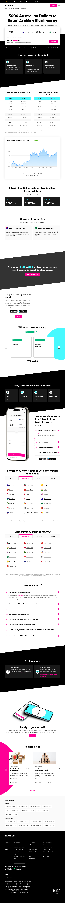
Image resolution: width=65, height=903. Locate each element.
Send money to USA (22, 806)
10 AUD (10, 106)
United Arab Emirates (32, 512)
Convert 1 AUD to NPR (36, 821)
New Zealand (47, 499)
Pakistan (11, 503)
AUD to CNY (29, 543)
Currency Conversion (14, 8)
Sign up (39, 433)
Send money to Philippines (28, 810)
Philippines (29, 503)
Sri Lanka (46, 508)
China (11, 490)
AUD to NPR (12, 552)
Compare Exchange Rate (19, 856)
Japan (28, 494)
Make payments (32, 844)
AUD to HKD (47, 543)
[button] (47, 430)
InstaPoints (16, 844)
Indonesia (12, 494)
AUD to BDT (12, 543)
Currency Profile (46, 849)
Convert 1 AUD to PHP (24, 825)
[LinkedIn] (9, 876)
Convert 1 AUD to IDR (36, 825)
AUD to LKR (12, 561)
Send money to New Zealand (12, 810)
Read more (32, 790)
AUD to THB (29, 561)
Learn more (53, 1)
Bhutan (46, 485)
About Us (7, 844)
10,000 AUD (10, 125)
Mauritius (12, 499)
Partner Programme (18, 849)
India (45, 490)
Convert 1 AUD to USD (23, 821)
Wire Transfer (46, 856)
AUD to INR (12, 548)
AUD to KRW (47, 557)
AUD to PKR (29, 552)
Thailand (11, 512)
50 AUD (10, 112)
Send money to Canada (11, 814)
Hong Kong (29, 490)
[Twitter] (7, 876)
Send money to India (10, 806)
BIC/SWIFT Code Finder (48, 851)
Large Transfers (17, 854)
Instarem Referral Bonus (19, 847)
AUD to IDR (29, 548)
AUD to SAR (12, 557)
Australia (11, 485)
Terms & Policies (8, 900)
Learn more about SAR (40, 237)
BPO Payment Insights (34, 851)
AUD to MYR (47, 548)
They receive (38, 31)
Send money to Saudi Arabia (32, 274)
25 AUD (10, 109)
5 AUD (10, 103)
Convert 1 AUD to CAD (49, 825)
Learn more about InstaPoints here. (19, 672)
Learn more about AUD (11, 237)
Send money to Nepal (35, 806)
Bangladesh (29, 485)
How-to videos (17, 861)
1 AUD (10, 101)
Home (6, 8)
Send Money (53, 41)
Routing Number (46, 854)
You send (11, 31)
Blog (44, 844)
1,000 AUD (10, 120)
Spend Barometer (33, 849)
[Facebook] (5, 876)
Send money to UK (47, 806)
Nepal (28, 499)
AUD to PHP (47, 552)
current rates (20, 595)
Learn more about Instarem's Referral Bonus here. (48, 675)
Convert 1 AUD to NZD (11, 825)
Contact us (31, 854)
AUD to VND (12, 566)
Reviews (6, 849)
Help (15, 858)
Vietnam (46, 512)
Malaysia (46, 494)
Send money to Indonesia (42, 810)
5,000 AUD (10, 122)
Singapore (12, 508)
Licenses (7, 851)
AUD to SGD (29, 557)
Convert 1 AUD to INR (10, 821)
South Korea (30, 508)
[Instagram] (10, 876)
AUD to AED (47, 561)
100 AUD (10, 114)
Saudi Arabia (47, 503)
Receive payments (33, 847)
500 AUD (10, 117)
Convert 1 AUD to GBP (49, 821)
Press (6, 847)
